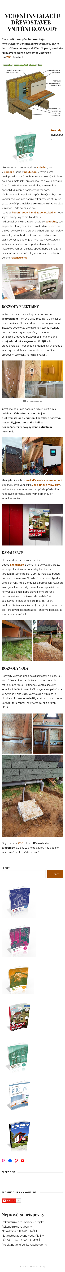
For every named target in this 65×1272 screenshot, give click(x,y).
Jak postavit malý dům (46, 484)
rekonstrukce (19, 257)
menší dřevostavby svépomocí (43, 480)
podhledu (30, 171)
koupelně (51, 221)
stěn (40, 167)
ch (45, 167)
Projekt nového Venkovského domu (24, 1244)
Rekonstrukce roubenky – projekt (23, 1222)
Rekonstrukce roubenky (17, 1226)
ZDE (8, 57)
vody (25, 212)
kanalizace (36, 212)
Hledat (6, 868)
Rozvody (55, 130)
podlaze (9, 171)
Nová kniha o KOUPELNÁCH (20, 1231)
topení (16, 212)
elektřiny (50, 212)
